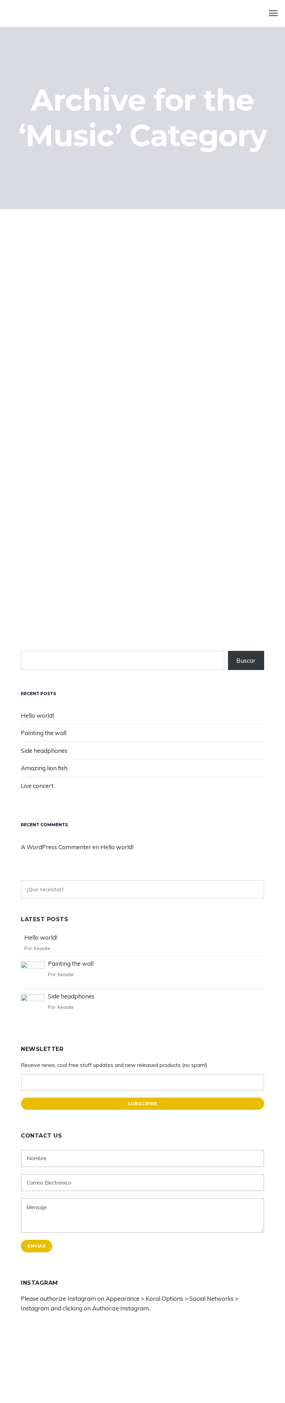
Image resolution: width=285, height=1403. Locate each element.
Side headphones (65, 389)
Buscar (245, 660)
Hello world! (37, 715)
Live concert (37, 785)
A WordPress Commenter (56, 847)
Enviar (36, 1246)
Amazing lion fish (44, 768)
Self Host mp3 (58, 602)
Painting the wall (43, 732)
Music (103, 560)
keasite (79, 560)
